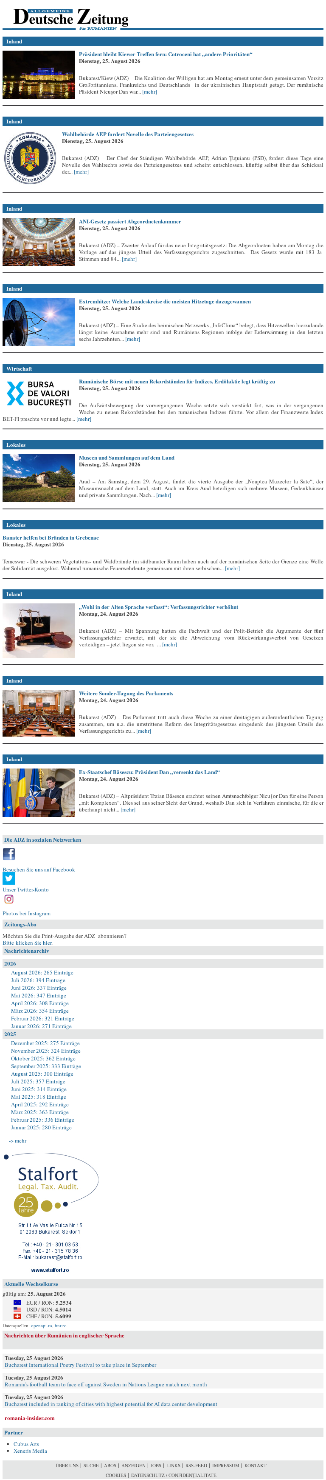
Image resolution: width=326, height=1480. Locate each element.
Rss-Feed (196, 1465)
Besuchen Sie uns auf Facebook (39, 869)
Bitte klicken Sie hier (27, 942)
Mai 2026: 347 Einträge (38, 995)
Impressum (225, 1465)
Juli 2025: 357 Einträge (38, 1081)
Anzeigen (133, 1465)
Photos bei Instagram (27, 913)
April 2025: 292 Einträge (40, 1104)
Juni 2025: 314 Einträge (39, 1089)
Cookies (116, 1475)
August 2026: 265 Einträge (42, 972)
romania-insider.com (30, 1418)
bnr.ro (61, 1325)
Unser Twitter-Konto (26, 889)
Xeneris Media (30, 1450)
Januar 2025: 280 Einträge (41, 1127)
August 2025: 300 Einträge (42, 1073)
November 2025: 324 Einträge (46, 1050)
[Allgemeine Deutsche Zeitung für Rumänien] (61, 15)
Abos (110, 1465)
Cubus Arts (26, 1444)
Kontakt (255, 1465)
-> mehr (17, 1140)
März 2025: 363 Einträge (40, 1112)
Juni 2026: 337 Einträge (39, 987)
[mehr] (149, 91)
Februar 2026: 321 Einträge (42, 1018)
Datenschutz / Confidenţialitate (173, 1475)
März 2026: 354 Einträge (40, 1010)
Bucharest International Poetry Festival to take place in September (80, 1365)
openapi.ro (41, 1325)
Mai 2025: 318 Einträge (38, 1096)
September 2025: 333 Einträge (46, 1066)
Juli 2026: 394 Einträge (38, 980)
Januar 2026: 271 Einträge (41, 1026)
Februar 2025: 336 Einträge (42, 1119)
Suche (91, 1465)
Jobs (156, 1465)
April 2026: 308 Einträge (40, 1003)
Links (173, 1465)
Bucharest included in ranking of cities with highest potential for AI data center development (111, 1404)
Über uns (67, 1465)
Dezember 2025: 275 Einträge (45, 1043)
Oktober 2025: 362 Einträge (43, 1058)
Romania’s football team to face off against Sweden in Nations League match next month (106, 1384)
